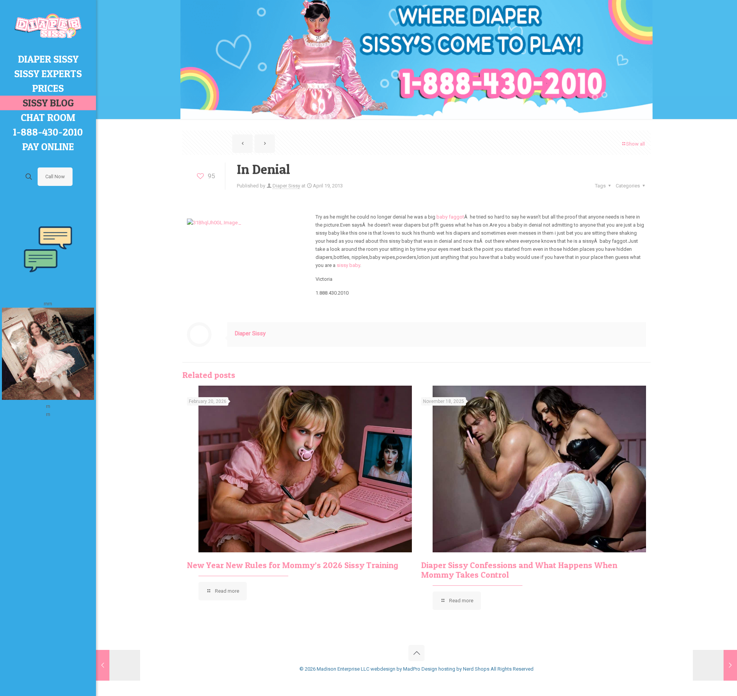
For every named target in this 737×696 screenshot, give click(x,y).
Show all (635, 144)
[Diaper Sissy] (48, 26)
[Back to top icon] (416, 653)
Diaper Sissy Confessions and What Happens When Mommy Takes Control (519, 570)
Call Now (55, 176)
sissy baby (348, 265)
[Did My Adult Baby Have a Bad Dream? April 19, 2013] (118, 665)
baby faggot (449, 217)
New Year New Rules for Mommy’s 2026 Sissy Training (292, 565)
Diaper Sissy (286, 186)
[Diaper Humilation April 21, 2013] (715, 665)
